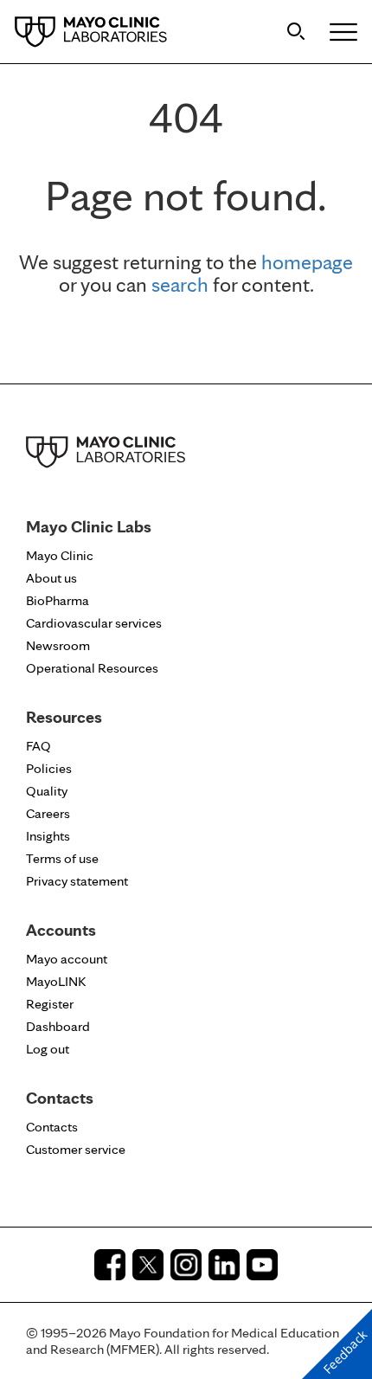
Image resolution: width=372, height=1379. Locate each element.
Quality (46, 791)
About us (51, 578)
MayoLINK (56, 981)
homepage (307, 261)
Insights (48, 836)
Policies (49, 768)
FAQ (38, 746)
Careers (48, 813)
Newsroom (58, 645)
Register (50, 1004)
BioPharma (57, 600)
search (179, 284)
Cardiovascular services (94, 623)
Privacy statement (77, 881)
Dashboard (58, 1026)
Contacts (52, 1126)
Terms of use (62, 858)
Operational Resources (92, 668)
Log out (47, 1049)
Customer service (75, 1149)
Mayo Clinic (59, 555)
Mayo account (66, 958)
